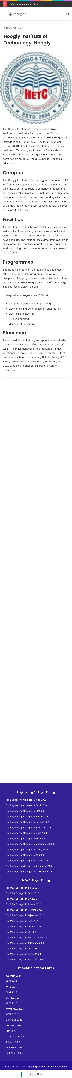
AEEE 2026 (11, 1003)
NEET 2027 (11, 981)
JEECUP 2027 (13, 1042)
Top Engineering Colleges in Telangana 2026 (29, 849)
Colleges (18, 28)
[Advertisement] (36, 418)
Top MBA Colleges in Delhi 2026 (22, 893)
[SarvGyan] (17, 14)
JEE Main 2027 (13, 975)
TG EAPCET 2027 (14, 1053)
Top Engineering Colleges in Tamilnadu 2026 (29, 871)
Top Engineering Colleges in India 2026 (26, 799)
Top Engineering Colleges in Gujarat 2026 (27, 838)
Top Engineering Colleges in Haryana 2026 (28, 822)
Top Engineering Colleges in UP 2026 (25, 811)
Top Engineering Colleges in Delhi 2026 (26, 805)
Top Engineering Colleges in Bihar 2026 (26, 833)
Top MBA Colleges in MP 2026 (21, 932)
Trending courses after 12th (23, 4)
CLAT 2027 (11, 992)
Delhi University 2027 (17, 1036)
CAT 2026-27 (12, 997)
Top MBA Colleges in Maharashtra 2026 (26, 937)
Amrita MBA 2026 (15, 1008)
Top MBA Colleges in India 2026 (22, 887)
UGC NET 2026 (13, 1025)
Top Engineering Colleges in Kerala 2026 (27, 860)
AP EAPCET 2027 (14, 1047)
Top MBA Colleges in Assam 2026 (23, 926)
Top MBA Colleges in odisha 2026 (23, 954)
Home (9, 28)
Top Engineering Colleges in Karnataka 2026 (29, 866)
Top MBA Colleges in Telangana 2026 (25, 943)
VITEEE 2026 (12, 1014)
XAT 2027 (10, 986)
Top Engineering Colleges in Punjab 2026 (27, 816)
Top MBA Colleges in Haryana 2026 (24, 909)
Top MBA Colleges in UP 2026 (21, 898)
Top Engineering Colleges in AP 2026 (25, 855)
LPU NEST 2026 (14, 1019)
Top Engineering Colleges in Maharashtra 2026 (30, 844)
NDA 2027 (11, 1031)
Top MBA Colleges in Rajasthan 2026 (25, 915)
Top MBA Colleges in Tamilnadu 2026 (25, 959)
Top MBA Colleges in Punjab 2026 (23, 904)
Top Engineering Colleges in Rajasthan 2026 (29, 827)
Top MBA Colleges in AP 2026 (21, 948)
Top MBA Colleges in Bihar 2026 (22, 921)
